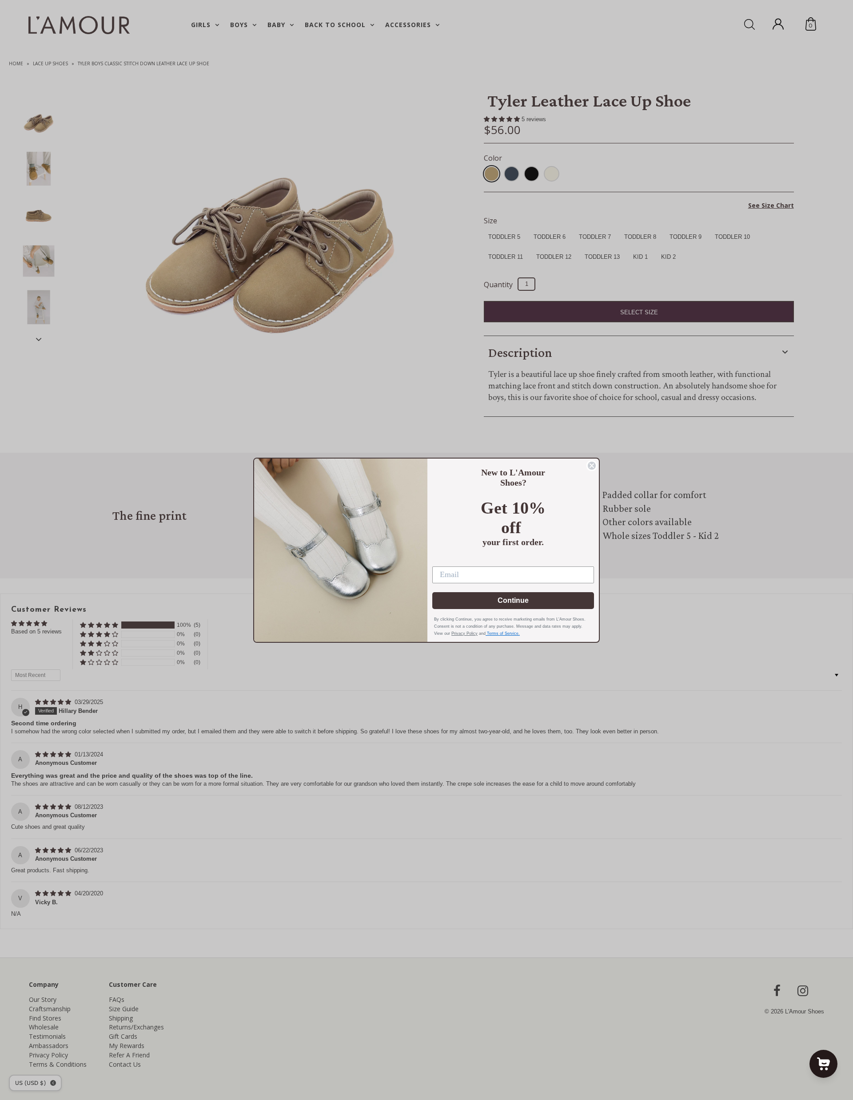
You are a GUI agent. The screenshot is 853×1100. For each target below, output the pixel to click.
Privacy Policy (464, 633)
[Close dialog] (591, 465)
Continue (513, 600)
